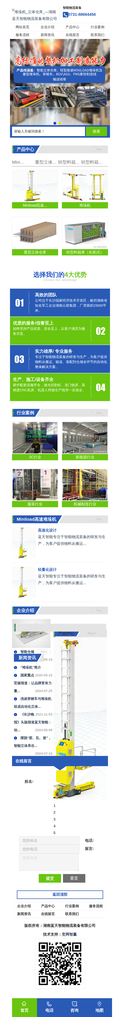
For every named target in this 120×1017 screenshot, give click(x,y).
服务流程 (22, 35)
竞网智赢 (69, 934)
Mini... (18, 162)
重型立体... (45, 162)
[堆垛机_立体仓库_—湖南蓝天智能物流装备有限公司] (35, 13)
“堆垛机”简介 (30, 667)
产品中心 (72, 27)
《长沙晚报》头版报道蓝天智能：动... (33, 722)
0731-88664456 (82, 14)
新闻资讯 (47, 35)
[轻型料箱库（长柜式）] (85, 233)
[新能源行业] (85, 437)
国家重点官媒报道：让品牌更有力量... (33, 683)
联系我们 (97, 35)
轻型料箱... (68, 162)
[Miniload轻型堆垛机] (24, 582)
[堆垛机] (85, 186)
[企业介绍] (80, 622)
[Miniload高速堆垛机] (35, 186)
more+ (92, 633)
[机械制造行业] (85, 484)
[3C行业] (35, 437)
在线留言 (72, 35)
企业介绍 (47, 27)
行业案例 (97, 27)
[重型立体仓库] (35, 233)
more (99, 149)
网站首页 (22, 27)
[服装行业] (35, 484)
